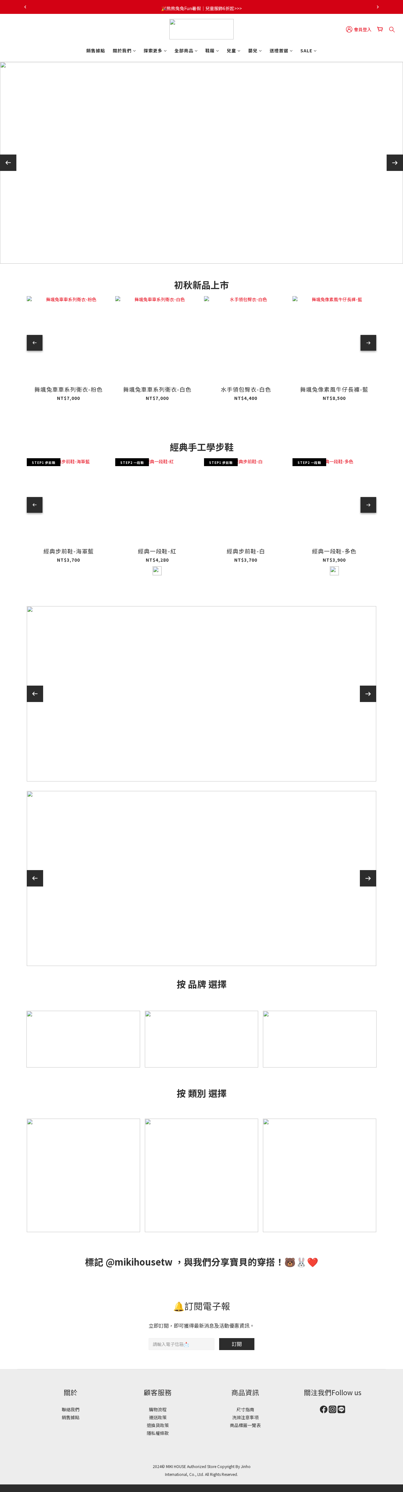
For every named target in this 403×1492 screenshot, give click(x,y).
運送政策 (158, 1417)
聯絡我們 (70, 1409)
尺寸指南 (245, 1409)
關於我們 (122, 50)
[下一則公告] (378, 7)
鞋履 (210, 50)
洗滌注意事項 (245, 1417)
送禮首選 (279, 50)
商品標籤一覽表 (245, 1425)
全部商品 (183, 50)
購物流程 (158, 1409)
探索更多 (153, 50)
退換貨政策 (158, 1425)
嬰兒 (253, 50)
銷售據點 (95, 50)
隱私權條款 (158, 1433)
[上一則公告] (25, 7)
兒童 (231, 50)
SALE (306, 50)
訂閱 (237, 1344)
